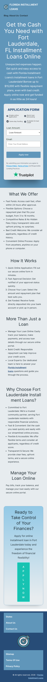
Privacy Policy (11, 166)
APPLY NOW (23, 582)
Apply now (23, 155)
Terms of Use (23, 166)
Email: (9, 139)
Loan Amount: (13, 128)
